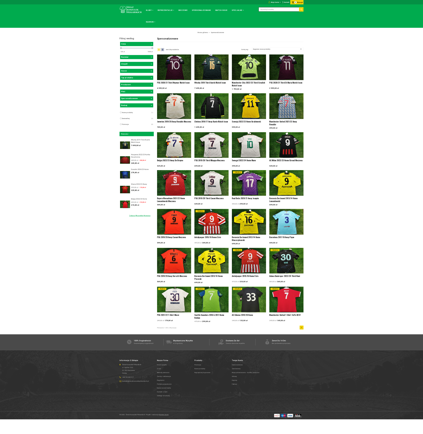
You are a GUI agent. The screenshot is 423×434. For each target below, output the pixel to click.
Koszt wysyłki (162, 365)
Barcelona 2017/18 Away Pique (281, 237)
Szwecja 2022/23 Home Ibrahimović (246, 121)
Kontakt (286, 2)
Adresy (234, 376)
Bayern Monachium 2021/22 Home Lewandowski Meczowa (171, 200)
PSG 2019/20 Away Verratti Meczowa (172, 276)
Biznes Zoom (164, 414)
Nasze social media (164, 388)
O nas (159, 368)
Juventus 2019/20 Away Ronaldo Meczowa (174, 121)
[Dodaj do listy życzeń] (188, 68)
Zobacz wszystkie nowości (139, 216)
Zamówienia (236, 368)
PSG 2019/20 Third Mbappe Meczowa (209, 160)
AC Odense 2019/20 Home (242, 314)
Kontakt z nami (162, 392)
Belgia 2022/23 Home (139, 199)
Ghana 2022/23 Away (139, 184)
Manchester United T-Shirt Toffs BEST (285, 314)
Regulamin (160, 380)
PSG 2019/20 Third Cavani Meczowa (209, 198)
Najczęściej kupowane (202, 372)
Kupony (234, 380)
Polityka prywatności (164, 384)
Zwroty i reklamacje (164, 376)
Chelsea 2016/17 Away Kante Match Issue (211, 121)
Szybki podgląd (188, 73)
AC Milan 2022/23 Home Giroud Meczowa (285, 160)
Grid (159, 49)
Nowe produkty (199, 368)
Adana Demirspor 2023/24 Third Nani (284, 276)
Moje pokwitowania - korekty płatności (246, 372)
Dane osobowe (237, 365)
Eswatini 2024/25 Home (140, 169)
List (162, 49)
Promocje (197, 365)
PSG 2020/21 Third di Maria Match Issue (285, 82)
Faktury (234, 384)
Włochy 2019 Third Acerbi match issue (210, 82)
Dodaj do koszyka (188, 77)
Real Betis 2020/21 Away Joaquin (245, 198)
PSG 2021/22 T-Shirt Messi (168, 314)
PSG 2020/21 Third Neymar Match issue (173, 82)
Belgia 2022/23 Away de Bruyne (170, 160)
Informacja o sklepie (129, 360)
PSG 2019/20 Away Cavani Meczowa (171, 237)
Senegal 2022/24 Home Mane (244, 160)
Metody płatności (163, 372)
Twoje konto (237, 360)
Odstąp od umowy (163, 396)
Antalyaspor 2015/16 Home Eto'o (207, 237)
